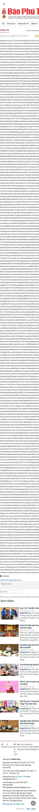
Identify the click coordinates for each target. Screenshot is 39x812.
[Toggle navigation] (4, 3)
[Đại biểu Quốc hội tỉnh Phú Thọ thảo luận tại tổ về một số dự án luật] (9, 726)
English (4, 747)
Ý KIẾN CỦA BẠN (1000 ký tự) (11, 580)
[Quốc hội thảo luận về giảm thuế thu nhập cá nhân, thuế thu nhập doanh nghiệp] (9, 630)
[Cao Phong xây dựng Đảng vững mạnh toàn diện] (9, 669)
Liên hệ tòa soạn (15, 750)
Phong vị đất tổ (23, 23)
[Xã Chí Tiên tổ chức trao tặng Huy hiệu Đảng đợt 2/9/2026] (9, 687)
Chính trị (34, 23)
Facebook (10, 747)
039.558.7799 (20, 777)
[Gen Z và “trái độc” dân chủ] (9, 613)
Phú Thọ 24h (11, 23)
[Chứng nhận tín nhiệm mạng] (13, 804)
